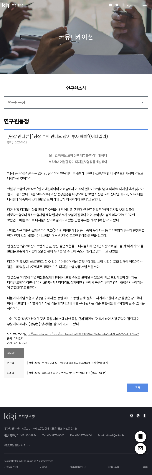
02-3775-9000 (55, 435)
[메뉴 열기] (144, 5)
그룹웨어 (144, 467)
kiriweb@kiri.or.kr (115, 435)
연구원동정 (16, 102)
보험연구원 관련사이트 (15, 445)
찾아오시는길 (113, 467)
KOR (129, 5)
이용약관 (43, 467)
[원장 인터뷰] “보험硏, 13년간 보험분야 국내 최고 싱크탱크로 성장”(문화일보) (67, 363)
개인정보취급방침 (11, 467)
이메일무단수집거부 (77, 467)
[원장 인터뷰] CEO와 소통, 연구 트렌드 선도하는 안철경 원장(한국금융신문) (67, 373)
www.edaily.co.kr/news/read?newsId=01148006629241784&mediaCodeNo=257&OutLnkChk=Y (86, 334)
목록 (137, 388)
